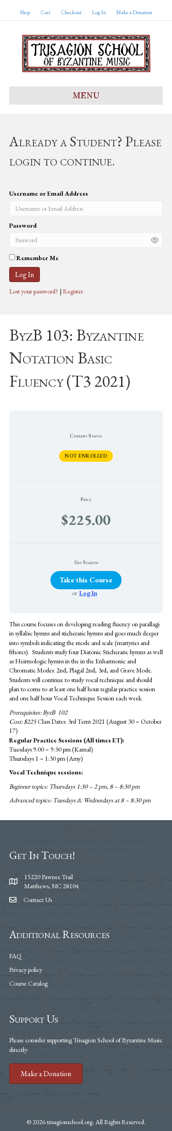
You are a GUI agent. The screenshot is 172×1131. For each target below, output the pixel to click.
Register (73, 291)
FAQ (15, 956)
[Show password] (155, 239)
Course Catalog (28, 983)
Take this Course (86, 580)
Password (23, 225)
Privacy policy (25, 970)
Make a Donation (134, 12)
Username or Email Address (48, 193)
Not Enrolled (86, 456)
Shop (25, 12)
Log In (99, 12)
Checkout (71, 12)
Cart (45, 12)
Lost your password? (34, 291)
